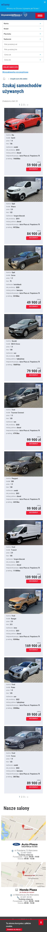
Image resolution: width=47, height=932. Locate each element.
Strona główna (5, 78)
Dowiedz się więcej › (14, 929)
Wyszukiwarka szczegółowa (15, 72)
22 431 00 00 (26, 897)
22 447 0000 (26, 853)
